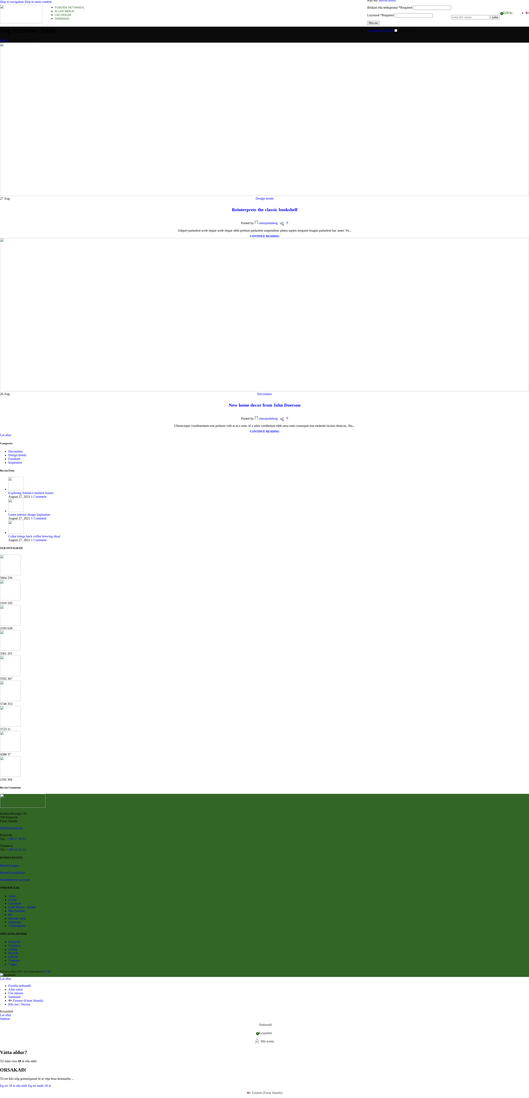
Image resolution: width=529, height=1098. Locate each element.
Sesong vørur (17, 918)
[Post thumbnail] (16, 489)
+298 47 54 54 (16, 839)
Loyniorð (380, 15)
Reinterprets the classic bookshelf (264, 209)
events (12, 900)
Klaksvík (14, 942)
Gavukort (14, 903)
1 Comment (38, 496)
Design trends (265, 198)
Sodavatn (14, 922)
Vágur (12, 964)
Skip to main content (38, 2)
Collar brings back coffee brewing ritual (34, 536)
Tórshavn (14, 945)
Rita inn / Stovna (19, 1004)
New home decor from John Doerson (264, 405)
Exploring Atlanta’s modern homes (31, 493)
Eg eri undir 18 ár (39, 1085)
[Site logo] (21, 22)
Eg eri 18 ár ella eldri (14, 1085)
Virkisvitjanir (16, 926)
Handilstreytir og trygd (15, 879)
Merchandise (16, 911)
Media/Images (9, 865)
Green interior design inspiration (29, 514)
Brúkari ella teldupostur (389, 7)
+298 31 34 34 (16, 849)
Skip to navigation (12, 2)
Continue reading (264, 236)
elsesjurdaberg (268, 223)
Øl (10, 914)
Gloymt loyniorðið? (380, 30)
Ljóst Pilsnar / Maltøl (22, 907)
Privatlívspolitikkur (12, 872)
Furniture (14, 459)
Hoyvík (13, 953)
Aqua (11, 896)
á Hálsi (12, 949)
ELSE (47, 971)
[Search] (475, 11)
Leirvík (13, 957)
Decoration (264, 394)
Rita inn (373, 23)
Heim (3, 40)
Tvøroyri (14, 960)
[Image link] (22, 806)
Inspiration (15, 462)
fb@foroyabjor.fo (11, 828)
